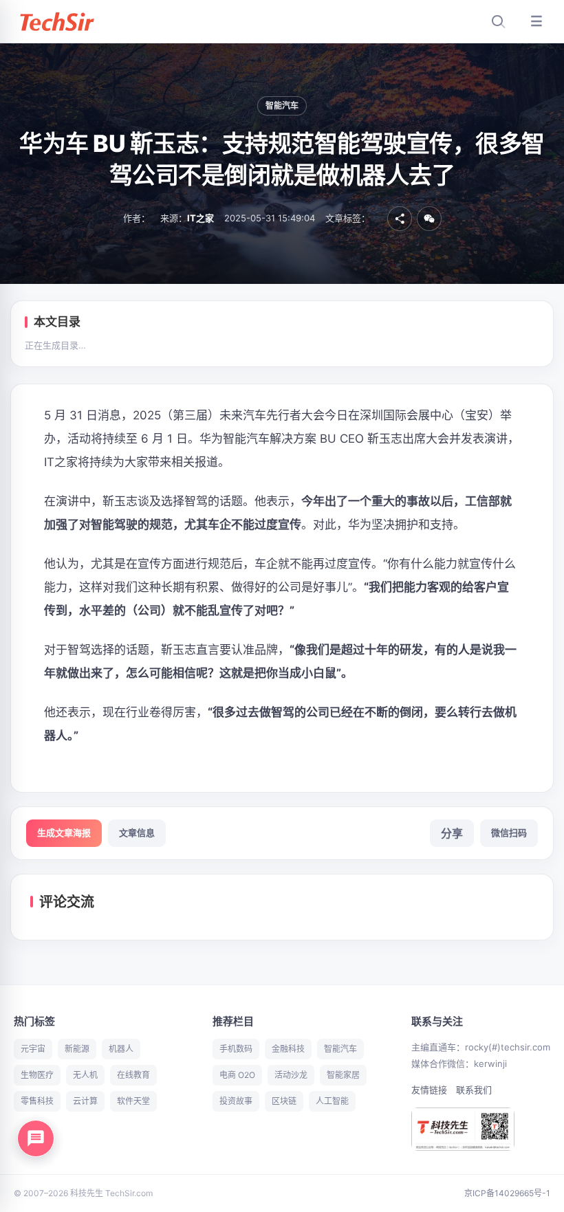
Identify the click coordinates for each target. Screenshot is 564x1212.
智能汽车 (282, 105)
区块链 (284, 1101)
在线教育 (133, 1075)
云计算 (85, 1101)
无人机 (85, 1075)
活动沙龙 (290, 1075)
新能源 (77, 1049)
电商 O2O (237, 1075)
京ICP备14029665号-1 (507, 1193)
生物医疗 (37, 1075)
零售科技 (37, 1101)
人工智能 (332, 1101)
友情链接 (429, 1089)
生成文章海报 (64, 832)
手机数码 (235, 1049)
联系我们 (474, 1089)
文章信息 (137, 832)
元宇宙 (33, 1049)
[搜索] (498, 21)
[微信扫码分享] (429, 218)
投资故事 (235, 1101)
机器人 (121, 1049)
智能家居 (343, 1075)
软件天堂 (133, 1101)
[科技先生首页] (56, 22)
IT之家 (200, 217)
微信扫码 (509, 832)
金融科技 (288, 1049)
